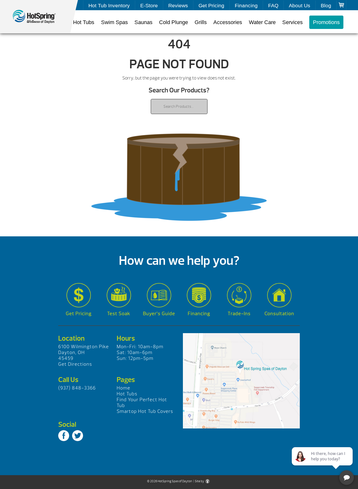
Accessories (227, 22)
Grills (201, 22)
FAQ (273, 5)
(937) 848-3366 (77, 388)
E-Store (149, 5)
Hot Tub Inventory (109, 5)
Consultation (279, 314)
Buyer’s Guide (159, 314)
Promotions (326, 22)
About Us (299, 5)
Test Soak (118, 314)
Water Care (262, 22)
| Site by (199, 481)
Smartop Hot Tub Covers (145, 411)
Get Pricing (211, 5)
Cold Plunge (173, 22)
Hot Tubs (83, 22)
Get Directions (75, 364)
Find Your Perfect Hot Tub (142, 403)
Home (123, 388)
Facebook (63, 435)
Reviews (178, 5)
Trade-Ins (239, 314)
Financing (246, 5)
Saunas (143, 22)
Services (292, 22)
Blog (326, 5)
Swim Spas (114, 22)
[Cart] (341, 5)
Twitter (77, 435)
